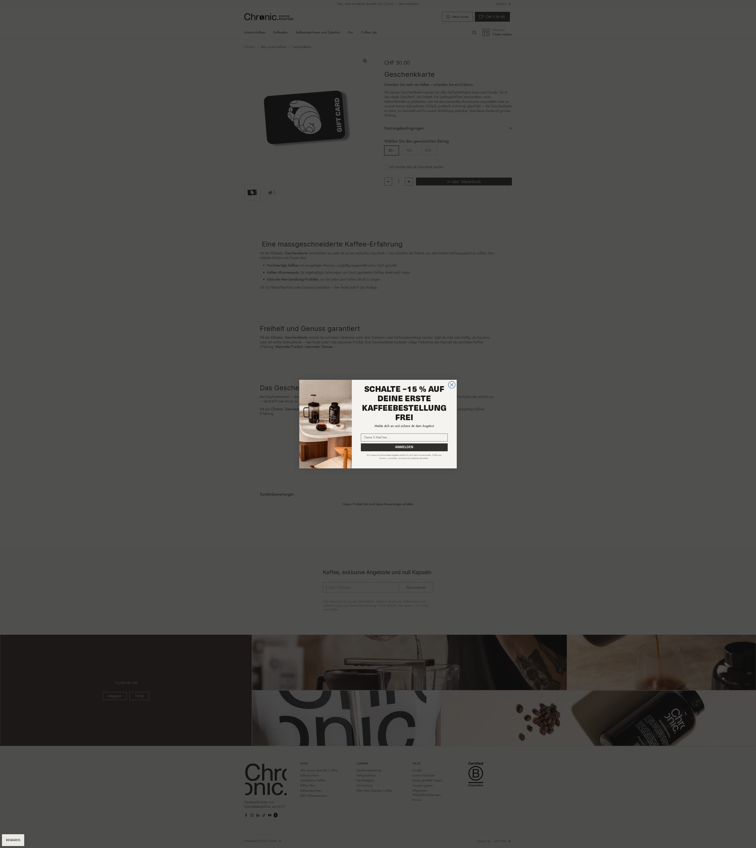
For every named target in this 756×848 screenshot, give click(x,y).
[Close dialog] (451, 384)
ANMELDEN (404, 447)
